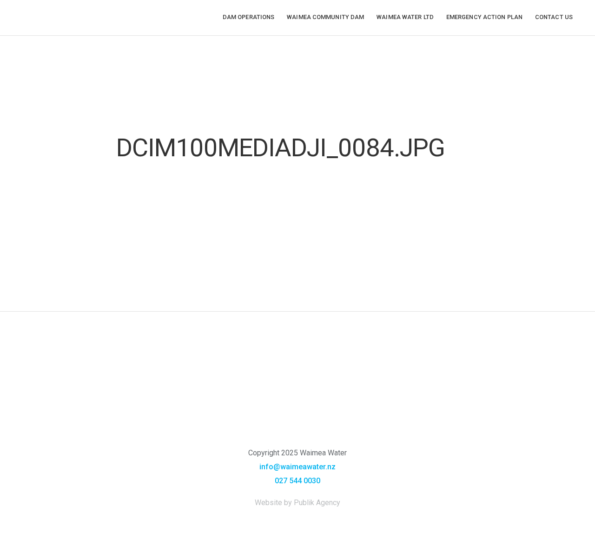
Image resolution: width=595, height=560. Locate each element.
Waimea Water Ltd (405, 16)
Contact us (554, 16)
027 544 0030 (297, 480)
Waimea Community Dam (325, 16)
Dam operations (248, 16)
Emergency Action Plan (484, 16)
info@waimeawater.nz (297, 466)
